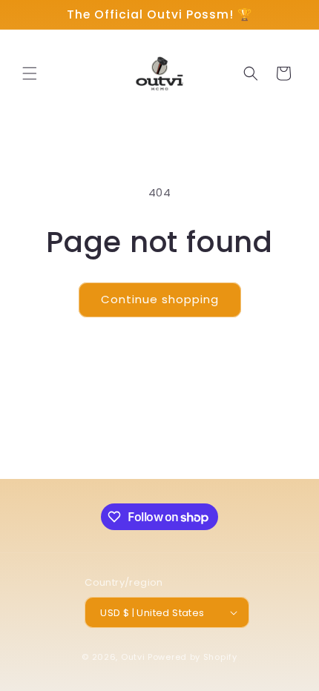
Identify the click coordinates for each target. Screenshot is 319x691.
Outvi (133, 657)
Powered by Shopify (192, 657)
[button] (29, 73)
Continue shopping (160, 299)
